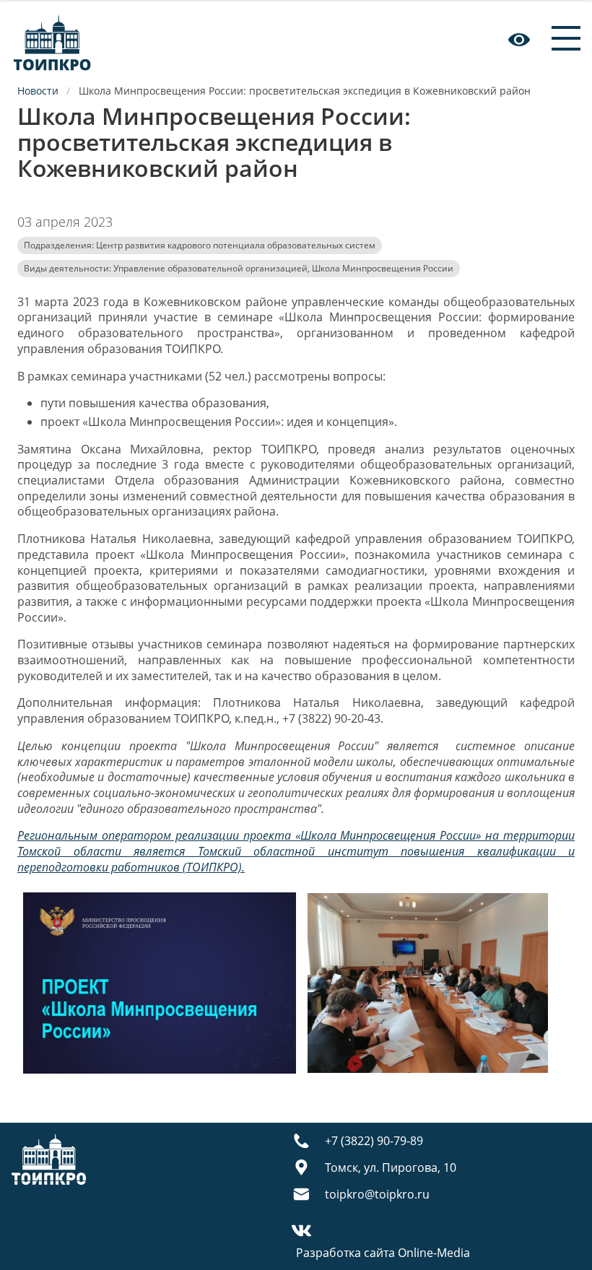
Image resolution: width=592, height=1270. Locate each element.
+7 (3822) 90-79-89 (374, 1141)
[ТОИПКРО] (52, 39)
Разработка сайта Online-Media (383, 1253)
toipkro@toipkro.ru (377, 1194)
